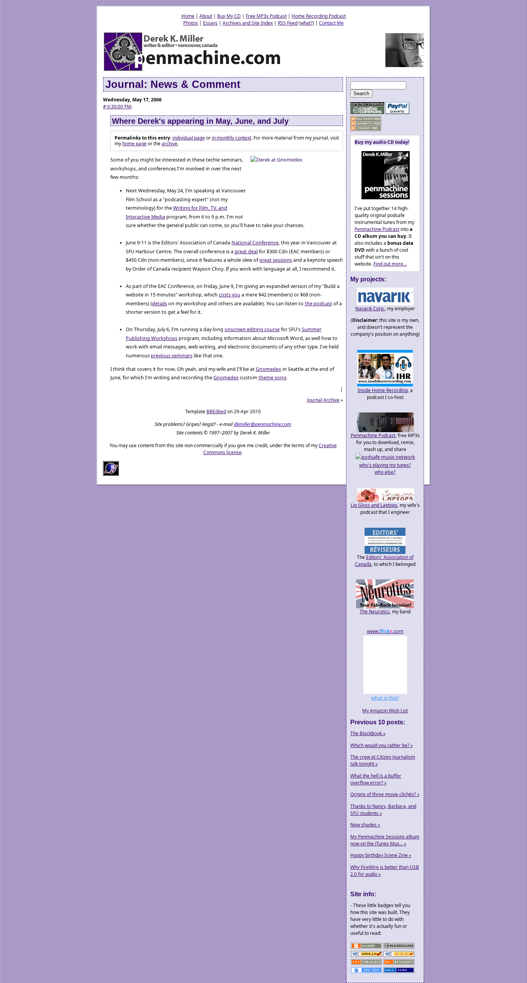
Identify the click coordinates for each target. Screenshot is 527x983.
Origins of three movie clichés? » (384, 794)
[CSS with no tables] (366, 964)
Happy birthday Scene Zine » (380, 855)
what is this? (385, 698)
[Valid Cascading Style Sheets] (399, 956)
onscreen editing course (252, 329)
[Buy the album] (382, 197)
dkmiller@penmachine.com (262, 424)
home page (134, 143)
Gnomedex (268, 369)
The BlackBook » (367, 733)
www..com (385, 631)
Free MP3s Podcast (266, 16)
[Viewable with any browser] (399, 964)
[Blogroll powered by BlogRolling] (399, 948)
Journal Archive (323, 400)
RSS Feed (287, 23)
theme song (272, 377)
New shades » (365, 824)
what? (306, 23)
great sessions (275, 260)
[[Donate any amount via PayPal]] (397, 112)
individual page (188, 138)
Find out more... (390, 264)
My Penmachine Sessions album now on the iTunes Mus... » (384, 840)
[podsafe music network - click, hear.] (385, 457)
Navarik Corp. (370, 308)
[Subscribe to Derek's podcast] (365, 128)
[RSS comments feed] (365, 123)
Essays (210, 23)
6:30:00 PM (117, 106)
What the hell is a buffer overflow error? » (375, 779)
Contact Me (331, 23)
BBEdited (216, 411)
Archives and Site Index (248, 23)
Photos (190, 23)
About (205, 16)
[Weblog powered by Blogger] (366, 948)
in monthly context (231, 138)
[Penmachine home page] (192, 70)
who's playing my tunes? (385, 465)
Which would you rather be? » (381, 745)
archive (169, 143)
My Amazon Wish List (385, 710)
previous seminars (172, 355)
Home (187, 16)
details (159, 303)
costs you (229, 294)
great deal (246, 251)
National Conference (255, 242)
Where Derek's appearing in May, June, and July (200, 121)
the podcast (318, 303)
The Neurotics (375, 611)
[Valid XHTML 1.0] (366, 956)
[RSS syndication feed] (365, 119)
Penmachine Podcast (377, 229)
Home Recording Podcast (319, 16)
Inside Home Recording (383, 390)
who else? (385, 472)
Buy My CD (229, 16)
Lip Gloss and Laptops (374, 505)
